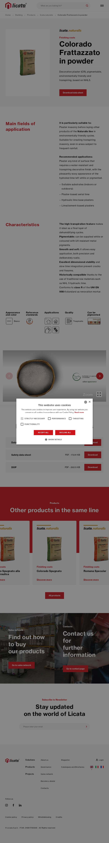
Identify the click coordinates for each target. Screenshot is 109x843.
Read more (79, 412)
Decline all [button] (65, 432)
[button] (54, 439)
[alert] (54, 421)
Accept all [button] (43, 432)
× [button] (89, 402)
